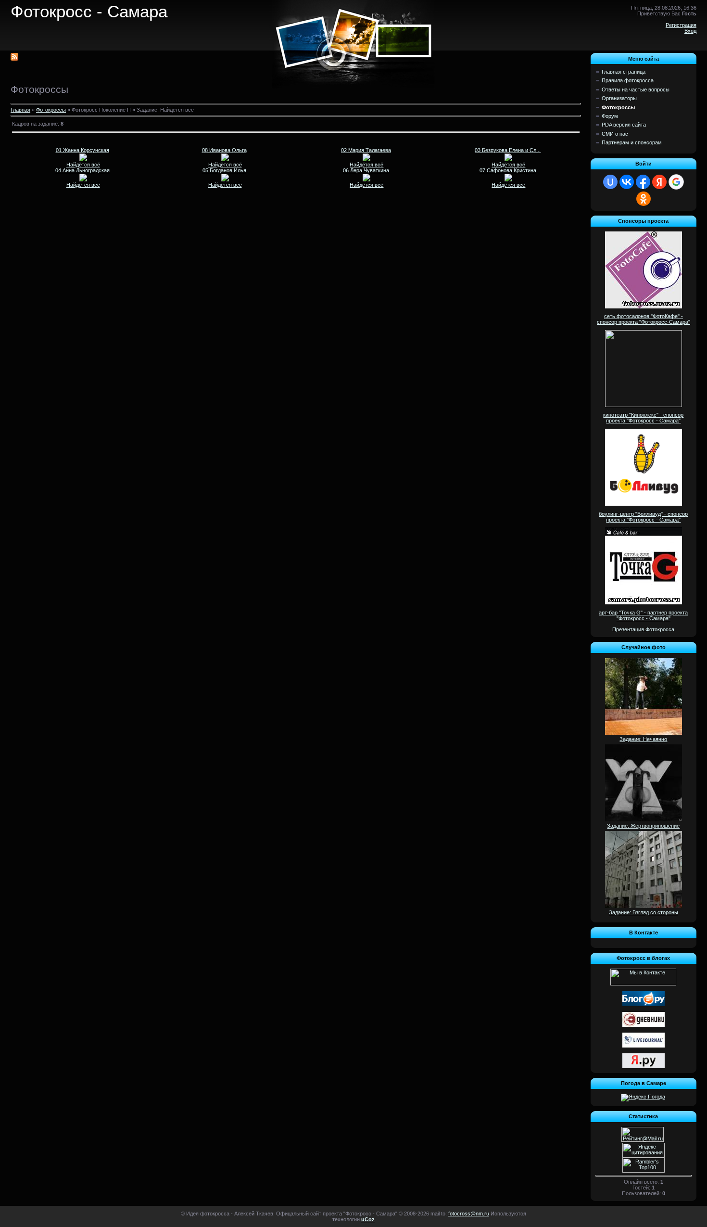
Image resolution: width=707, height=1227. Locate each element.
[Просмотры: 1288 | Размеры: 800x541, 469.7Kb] (225, 159)
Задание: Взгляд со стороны (643, 912)
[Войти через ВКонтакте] (626, 182)
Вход (690, 31)
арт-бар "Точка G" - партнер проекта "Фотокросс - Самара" (643, 615)
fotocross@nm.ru (468, 1213)
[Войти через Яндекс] (659, 182)
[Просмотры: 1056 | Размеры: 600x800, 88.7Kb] (508, 179)
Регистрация (681, 25)
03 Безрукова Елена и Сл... (508, 150)
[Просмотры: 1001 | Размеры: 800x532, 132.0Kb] (225, 179)
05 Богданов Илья (224, 170)
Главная (20, 110)
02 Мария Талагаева (366, 150)
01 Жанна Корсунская (82, 150)
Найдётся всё (83, 164)
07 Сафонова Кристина (508, 170)
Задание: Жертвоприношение (643, 826)
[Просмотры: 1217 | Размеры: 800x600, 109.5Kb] (508, 159)
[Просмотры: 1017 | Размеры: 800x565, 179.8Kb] (366, 159)
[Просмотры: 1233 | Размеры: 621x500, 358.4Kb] (366, 179)
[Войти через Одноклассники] (643, 199)
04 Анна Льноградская (82, 170)
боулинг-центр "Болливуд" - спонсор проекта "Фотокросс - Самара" (643, 517)
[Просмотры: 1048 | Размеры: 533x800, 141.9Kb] (83, 179)
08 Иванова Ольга (224, 150)
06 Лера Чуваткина (366, 170)
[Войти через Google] (676, 182)
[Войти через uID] (610, 182)
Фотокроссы (51, 110)
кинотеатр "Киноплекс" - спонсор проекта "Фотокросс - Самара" (643, 417)
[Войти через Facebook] (643, 182)
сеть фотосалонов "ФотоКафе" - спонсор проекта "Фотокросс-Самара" (643, 319)
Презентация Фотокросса (643, 629)
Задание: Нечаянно (643, 739)
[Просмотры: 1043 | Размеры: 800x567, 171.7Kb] (83, 159)
